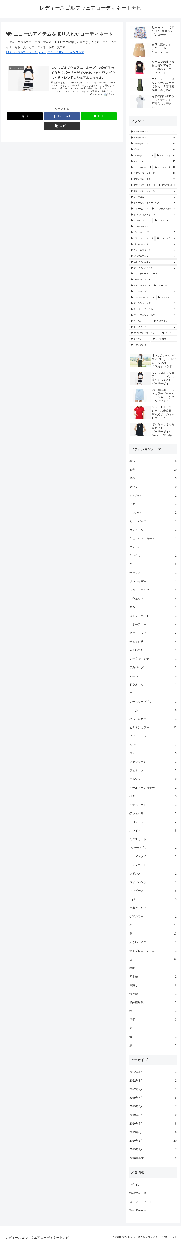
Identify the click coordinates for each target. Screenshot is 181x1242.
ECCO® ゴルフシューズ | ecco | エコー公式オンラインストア (45, 52)
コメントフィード (140, 1201)
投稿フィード (137, 1193)
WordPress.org (138, 1210)
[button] (62, 126)
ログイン (135, 1184)
